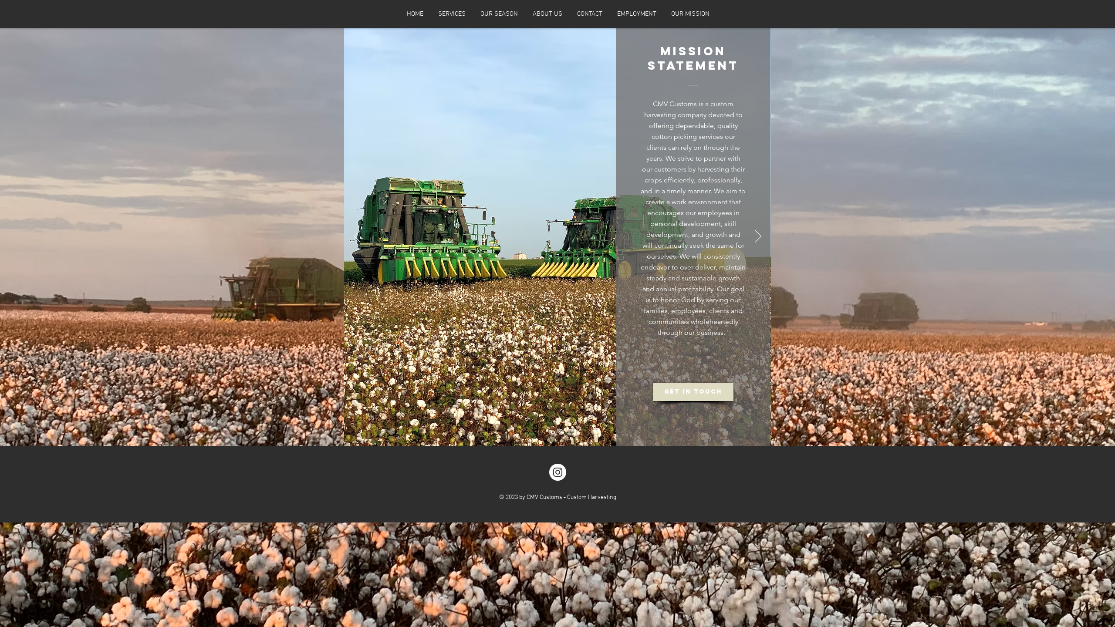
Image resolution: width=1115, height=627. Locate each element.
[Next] (758, 237)
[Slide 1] (553, 433)
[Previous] (357, 237)
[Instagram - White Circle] (557, 472)
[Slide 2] (562, 432)
